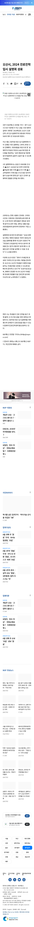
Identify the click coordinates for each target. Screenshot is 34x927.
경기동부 (16, 848)
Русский (23, 909)
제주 (6, 861)
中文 (18, 909)
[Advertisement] (17, 198)
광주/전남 (17, 843)
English (9, 909)
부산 (17, 838)
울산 (6, 848)
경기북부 (6, 852)
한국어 (4, 909)
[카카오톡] (11, 84)
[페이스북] (4, 84)
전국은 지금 (11, 14)
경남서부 (27, 857)
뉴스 (4, 14)
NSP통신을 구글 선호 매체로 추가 (13, 3)
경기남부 (27, 848)
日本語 (15, 909)
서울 (6, 838)
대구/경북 (27, 838)
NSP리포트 (20, 14)
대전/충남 (27, 843)
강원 (17, 852)
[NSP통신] (17, 8)
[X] (8, 84)
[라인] (15, 84)
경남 (17, 857)
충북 (27, 852)
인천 (6, 843)
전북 (6, 857)
